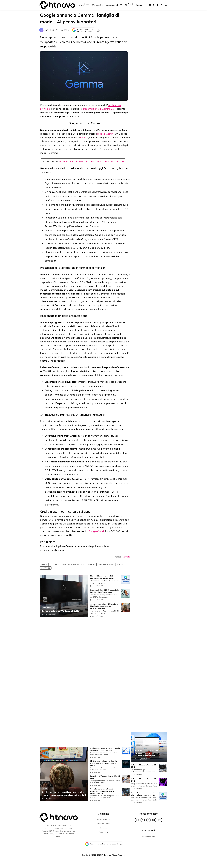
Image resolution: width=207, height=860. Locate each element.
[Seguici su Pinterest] (160, 820)
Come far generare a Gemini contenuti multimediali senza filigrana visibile (102, 791)
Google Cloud (96, 531)
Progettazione (106, 564)
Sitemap (103, 828)
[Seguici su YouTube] (154, 820)
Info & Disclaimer (103, 819)
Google (84, 137)
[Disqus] (85, 651)
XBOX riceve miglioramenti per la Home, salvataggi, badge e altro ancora (103, 763)
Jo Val (48, 30)
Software (45, 568)
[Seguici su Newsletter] (148, 820)
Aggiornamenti (48, 607)
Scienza (120, 564)
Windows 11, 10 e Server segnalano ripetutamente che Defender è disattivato (147, 753)
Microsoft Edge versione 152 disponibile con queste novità (102, 577)
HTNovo (104, 855)
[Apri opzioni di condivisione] (98, 30)
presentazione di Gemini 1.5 (98, 108)
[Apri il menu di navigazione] (150, 5)
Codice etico (103, 832)
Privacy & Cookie (103, 823)
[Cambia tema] (153, 5)
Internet (91, 564)
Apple (45, 788)
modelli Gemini (105, 133)
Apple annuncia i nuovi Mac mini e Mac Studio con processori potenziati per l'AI (104, 606)
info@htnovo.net (148, 836)
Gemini (44, 564)
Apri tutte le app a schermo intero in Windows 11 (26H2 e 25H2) (105, 749)
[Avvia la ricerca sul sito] (166, 5)
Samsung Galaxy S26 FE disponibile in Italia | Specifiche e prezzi (104, 591)
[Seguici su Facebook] (157, 5)
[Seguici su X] (162, 5)
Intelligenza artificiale (73, 564)
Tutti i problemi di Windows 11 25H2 (60, 611)
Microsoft (137, 747)
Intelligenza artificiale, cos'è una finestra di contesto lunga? (91, 161)
